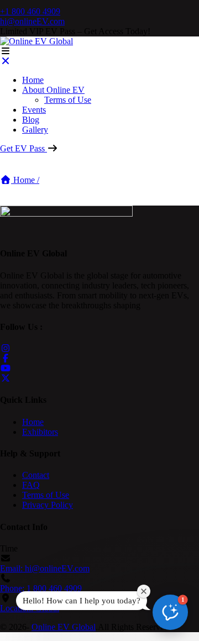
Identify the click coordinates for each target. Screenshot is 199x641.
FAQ (31, 485)
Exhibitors (40, 432)
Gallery (35, 129)
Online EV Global (64, 627)
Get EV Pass (23, 148)
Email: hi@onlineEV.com (45, 568)
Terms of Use (67, 99)
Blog (30, 119)
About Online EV (53, 89)
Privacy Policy (47, 504)
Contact (35, 475)
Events (34, 109)
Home (33, 80)
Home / (25, 180)
